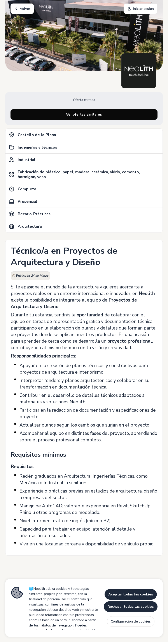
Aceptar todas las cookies (130, 594)
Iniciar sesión (143, 8)
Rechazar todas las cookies (130, 606)
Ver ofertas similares (84, 114)
